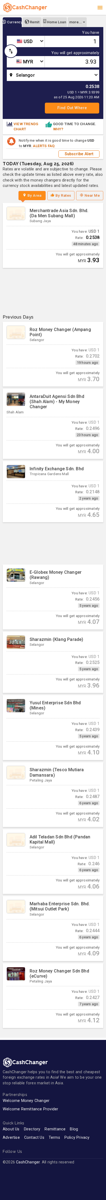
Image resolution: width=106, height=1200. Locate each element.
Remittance (55, 1129)
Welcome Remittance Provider (30, 1109)
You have (90, 33)
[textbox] (26, 41)
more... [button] (75, 22)
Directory (32, 1129)
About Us (11, 1129)
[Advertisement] (53, 289)
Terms (54, 1137)
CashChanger (28, 1162)
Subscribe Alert (79, 154)
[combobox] (26, 41)
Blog (74, 1129)
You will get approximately (75, 53)
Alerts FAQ (44, 146)
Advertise (11, 1137)
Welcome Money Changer (26, 1100)
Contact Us (34, 1137)
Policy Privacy (77, 1137)
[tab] (12, 22)
